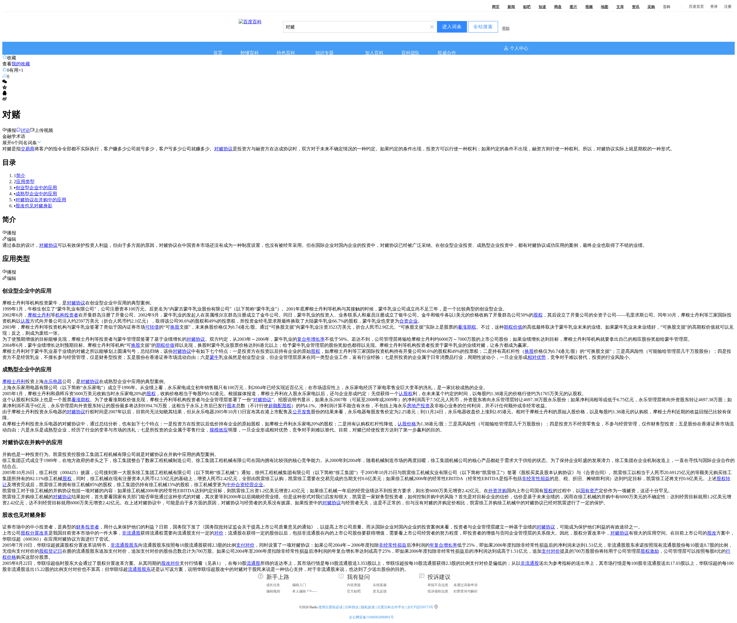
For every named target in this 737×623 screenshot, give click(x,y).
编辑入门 (299, 585)
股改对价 (170, 563)
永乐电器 (53, 381)
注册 (728, 6)
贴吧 (527, 7)
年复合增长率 (443, 545)
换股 (174, 327)
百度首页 (696, 6)
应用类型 (25, 181)
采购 (651, 7)
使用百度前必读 (330, 607)
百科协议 (352, 607)
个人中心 (519, 48)
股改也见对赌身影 (34, 205)
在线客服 (380, 585)
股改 (711, 533)
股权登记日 (50, 551)
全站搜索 (483, 26)
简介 (20, 175)
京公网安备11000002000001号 (371, 617)
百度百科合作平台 (391, 607)
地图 (604, 7)
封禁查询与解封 (465, 591)
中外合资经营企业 (244, 484)
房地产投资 (418, 405)
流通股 (253, 563)
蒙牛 (214, 357)
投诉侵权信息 (438, 591)
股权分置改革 (34, 533)
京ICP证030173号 (420, 607)
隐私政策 (368, 607)
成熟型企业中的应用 (36, 193)
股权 (538, 315)
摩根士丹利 (39, 315)
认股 (25, 321)
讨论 (25, 130)
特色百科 (286, 52)
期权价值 (513, 327)
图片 (573, 7)
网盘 (558, 7)
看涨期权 (467, 327)
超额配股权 (279, 405)
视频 (589, 7)
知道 (542, 7)
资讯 (635, 7)
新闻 (511, 7)
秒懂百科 (249, 52)
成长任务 (273, 585)
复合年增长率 (311, 339)
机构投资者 (66, 315)
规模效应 (219, 429)
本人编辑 (299, 591)
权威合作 (447, 52)
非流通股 (131, 533)
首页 (218, 52)
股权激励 (650, 551)
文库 (620, 7)
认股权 (406, 393)
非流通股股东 (124, 545)
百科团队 (410, 52)
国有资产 (589, 490)
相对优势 (536, 357)
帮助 (506, 28)
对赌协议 (223, 148)
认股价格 (407, 423)
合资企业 (408, 321)
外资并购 (497, 490)
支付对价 (245, 545)
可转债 (152, 327)
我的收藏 (21, 63)
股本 (231, 405)
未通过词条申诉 (465, 585)
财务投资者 (87, 526)
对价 (218, 533)
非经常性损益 (536, 478)
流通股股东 (139, 569)
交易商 (28, 148)
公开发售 (301, 411)
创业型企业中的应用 (36, 187)
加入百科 (374, 52)
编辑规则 (273, 591)
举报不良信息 (438, 585)
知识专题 (324, 52)
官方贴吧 (354, 591)
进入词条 (452, 26)
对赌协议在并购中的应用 (41, 199)
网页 (495, 7)
